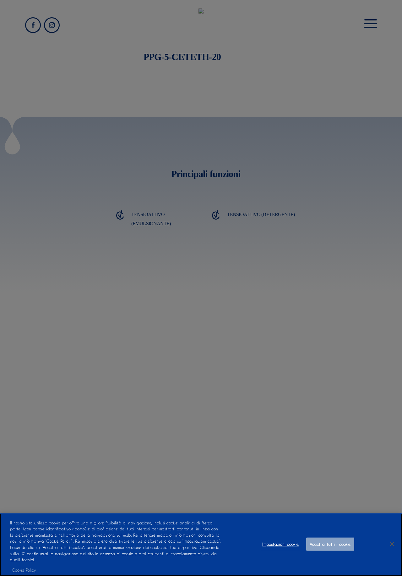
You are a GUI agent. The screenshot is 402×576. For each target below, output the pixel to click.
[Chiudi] (392, 544)
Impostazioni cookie (280, 544)
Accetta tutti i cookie (330, 544)
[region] (201, 544)
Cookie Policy (24, 569)
